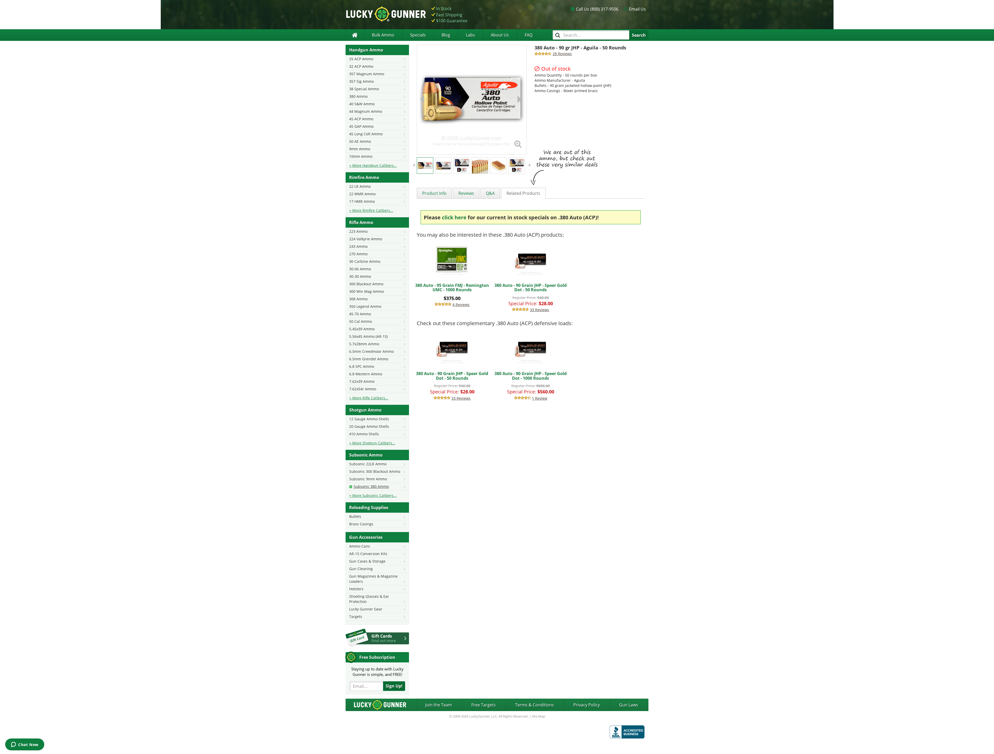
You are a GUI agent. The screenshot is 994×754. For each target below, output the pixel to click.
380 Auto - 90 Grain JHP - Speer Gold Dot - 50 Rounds (530, 287)
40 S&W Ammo (362, 103)
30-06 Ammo (360, 268)
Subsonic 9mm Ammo (368, 478)
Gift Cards (383, 638)
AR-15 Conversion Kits (368, 553)
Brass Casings (361, 523)
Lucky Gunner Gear (365, 609)
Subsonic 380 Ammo (371, 486)
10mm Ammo (360, 156)
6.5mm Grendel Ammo (368, 358)
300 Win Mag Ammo (366, 291)
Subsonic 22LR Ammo (367, 463)
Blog (446, 35)
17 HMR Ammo (362, 201)
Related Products (523, 193)
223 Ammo (358, 231)
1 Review (539, 398)
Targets (355, 616)
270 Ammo (358, 253)
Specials (418, 35)
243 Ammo (358, 246)
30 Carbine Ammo (364, 261)
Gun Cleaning (361, 568)
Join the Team (438, 705)
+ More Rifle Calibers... (368, 397)
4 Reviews (461, 304)
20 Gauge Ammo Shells (369, 426)
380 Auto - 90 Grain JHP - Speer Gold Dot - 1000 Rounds (530, 376)
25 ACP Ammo (361, 58)
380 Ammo (358, 96)
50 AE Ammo (360, 141)
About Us (500, 35)
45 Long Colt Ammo (366, 133)
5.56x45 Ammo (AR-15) (368, 336)
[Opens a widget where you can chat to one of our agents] (24, 744)
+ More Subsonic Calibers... (373, 495)
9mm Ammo (359, 148)
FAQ (528, 35)
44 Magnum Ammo (365, 111)
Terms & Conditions (534, 705)
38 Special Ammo (364, 88)
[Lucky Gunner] (355, 35)
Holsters (356, 588)
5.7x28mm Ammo (364, 343)
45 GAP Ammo (361, 126)
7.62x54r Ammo (362, 388)
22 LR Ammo (360, 186)
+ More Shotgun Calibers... (372, 443)
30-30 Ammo (360, 276)
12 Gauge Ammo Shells (369, 418)
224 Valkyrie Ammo (365, 238)
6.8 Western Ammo (365, 373)
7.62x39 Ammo (362, 381)
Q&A (490, 193)
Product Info (434, 193)
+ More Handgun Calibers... (373, 165)
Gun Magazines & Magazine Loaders (373, 579)
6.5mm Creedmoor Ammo (371, 351)
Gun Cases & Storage (367, 561)
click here (454, 217)
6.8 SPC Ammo (361, 366)
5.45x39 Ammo (362, 328)
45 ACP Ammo (361, 118)
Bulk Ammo (383, 35)
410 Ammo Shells (364, 433)
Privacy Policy (586, 705)
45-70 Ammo (360, 313)
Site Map (538, 716)
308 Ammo (358, 298)
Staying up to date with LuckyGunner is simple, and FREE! (377, 671)
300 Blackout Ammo (366, 283)
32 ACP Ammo (361, 66)
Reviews (466, 193)
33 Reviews (539, 309)
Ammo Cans (359, 546)
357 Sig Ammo (361, 81)
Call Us (597, 9)
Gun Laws (628, 705)
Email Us (637, 9)
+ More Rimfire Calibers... (371, 210)
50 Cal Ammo (360, 321)
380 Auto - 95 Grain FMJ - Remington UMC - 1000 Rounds (452, 287)
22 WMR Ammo (362, 193)
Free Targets (483, 705)
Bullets (355, 516)
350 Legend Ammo (365, 306)
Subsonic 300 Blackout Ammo (374, 471)
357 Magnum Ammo (366, 73)
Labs (470, 35)
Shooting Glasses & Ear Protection (369, 599)
